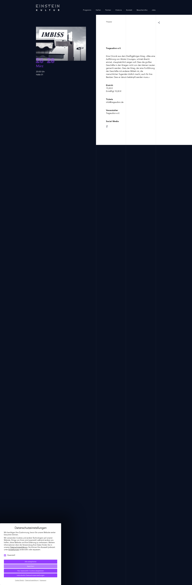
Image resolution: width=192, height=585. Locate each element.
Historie (118, 10)
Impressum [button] (43, 580)
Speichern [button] (30, 566)
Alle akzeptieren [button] (30, 562)
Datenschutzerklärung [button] (32, 580)
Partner (108, 10)
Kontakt (129, 10)
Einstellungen (13, 550)
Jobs (153, 10)
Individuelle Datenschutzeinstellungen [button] (30, 575)
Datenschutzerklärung (18, 547)
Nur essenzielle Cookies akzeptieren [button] (30, 571)
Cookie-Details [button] (19, 580)
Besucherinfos (142, 10)
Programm (87, 10)
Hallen (98, 10)
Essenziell (11, 555)
